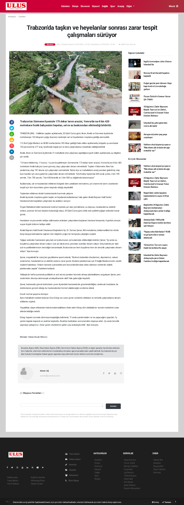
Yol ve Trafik (129, 463)
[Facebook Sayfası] (8, 467)
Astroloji (157, 472)
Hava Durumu (130, 460)
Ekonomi (85, 6)
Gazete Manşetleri (132, 488)
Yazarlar (72, 464)
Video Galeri (74, 459)
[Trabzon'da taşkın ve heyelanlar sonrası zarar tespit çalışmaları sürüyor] (65, 82)
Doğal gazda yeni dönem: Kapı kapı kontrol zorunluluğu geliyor (158, 86)
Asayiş (120, 6)
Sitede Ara (158, 460)
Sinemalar (128, 479)
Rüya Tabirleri (159, 469)
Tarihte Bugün (130, 476)
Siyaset (95, 6)
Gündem (65, 6)
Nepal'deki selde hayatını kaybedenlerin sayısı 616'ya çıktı (156, 196)
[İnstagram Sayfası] (19, 467)
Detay (156, 502)
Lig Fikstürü (129, 472)
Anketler (157, 463)
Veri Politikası (13, 484)
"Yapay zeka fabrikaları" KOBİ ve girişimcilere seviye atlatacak (157, 235)
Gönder (113, 406)
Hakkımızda (12, 477)
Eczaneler (128, 469)
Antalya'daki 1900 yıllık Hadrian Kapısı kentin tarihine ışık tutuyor (157, 223)
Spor (112, 6)
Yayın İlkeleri (12, 480)
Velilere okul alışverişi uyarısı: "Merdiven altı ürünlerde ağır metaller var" (157, 147)
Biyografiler (158, 466)
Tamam (167, 502)
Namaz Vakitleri (131, 466)
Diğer (129, 6)
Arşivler (72, 470)
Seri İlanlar (128, 482)
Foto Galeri (74, 454)
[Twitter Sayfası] (13, 467)
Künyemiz (73, 475)
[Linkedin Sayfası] (29, 467)
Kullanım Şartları (38, 477)
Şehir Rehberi (130, 485)
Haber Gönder (37, 484)
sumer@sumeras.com (50, 376)
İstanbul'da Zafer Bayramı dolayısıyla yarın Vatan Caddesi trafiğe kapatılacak (156, 258)
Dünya (75, 6)
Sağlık (105, 6)
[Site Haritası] (39, 467)
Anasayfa (12, 17)
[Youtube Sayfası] (24, 467)
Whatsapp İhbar (38, 480)
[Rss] (34, 467)
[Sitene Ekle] (44, 467)
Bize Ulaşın (73, 480)
